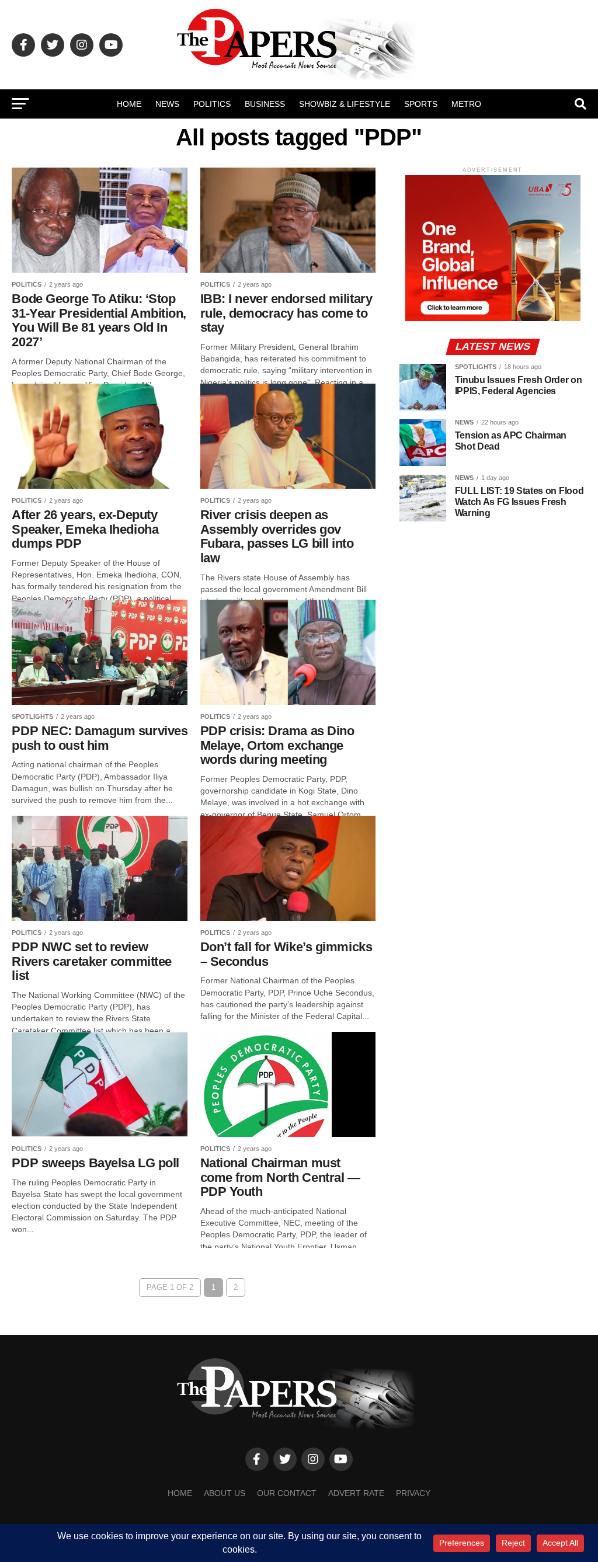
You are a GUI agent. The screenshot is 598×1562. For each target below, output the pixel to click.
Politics (212, 104)
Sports (420, 104)
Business (265, 104)
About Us (224, 1493)
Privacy (413, 1493)
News (167, 104)
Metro (466, 104)
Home (129, 104)
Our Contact (287, 1493)
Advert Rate (356, 1493)
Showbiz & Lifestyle (344, 104)
